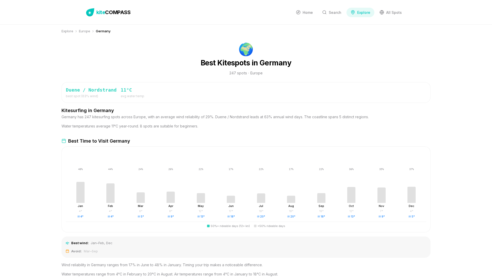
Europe (84, 31)
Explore (67, 31)
